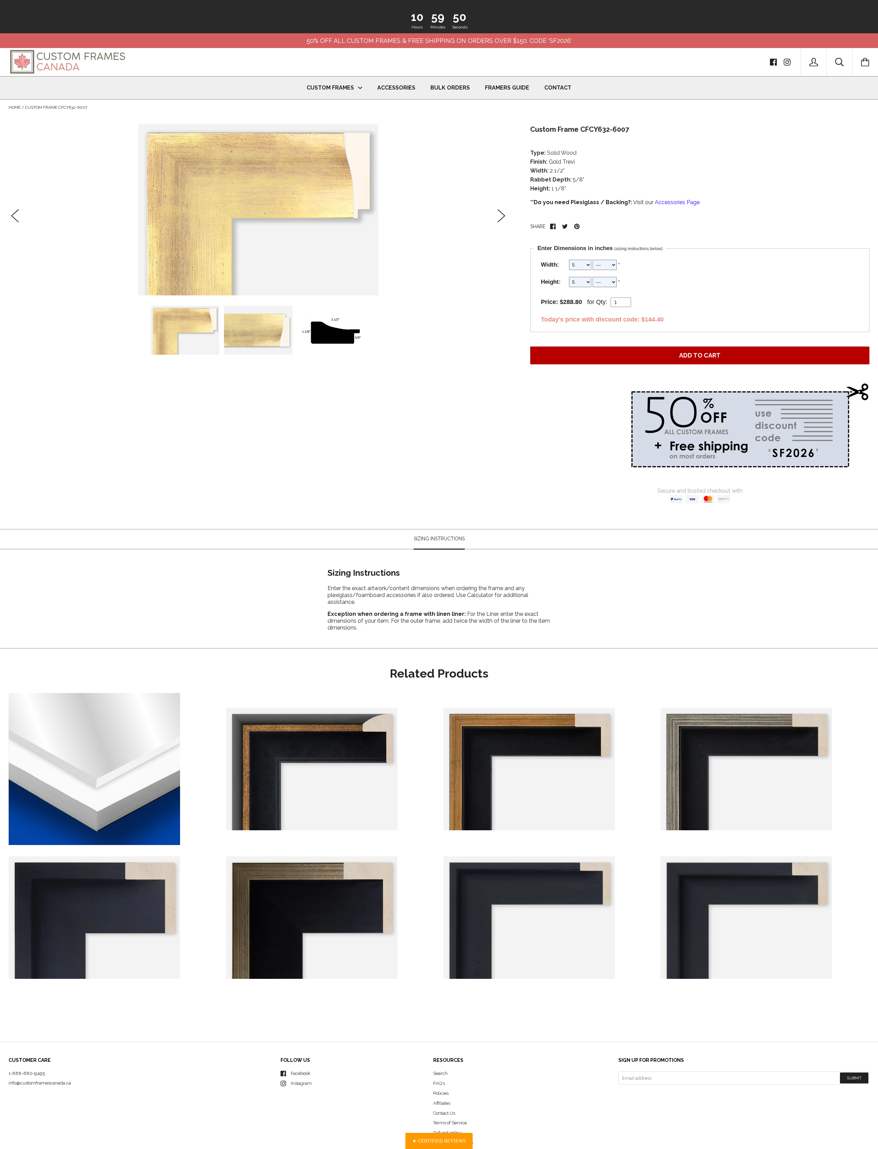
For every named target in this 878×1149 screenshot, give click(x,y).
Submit (854, 1078)
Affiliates (441, 1103)
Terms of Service (450, 1122)
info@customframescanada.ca (40, 1083)
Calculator (481, 594)
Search (440, 1073)
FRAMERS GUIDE (507, 87)
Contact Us (444, 1113)
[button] (439, 1141)
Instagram (301, 1083)
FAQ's (439, 1083)
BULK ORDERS (450, 87)
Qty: (601, 301)
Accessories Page (677, 202)
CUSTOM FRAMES (331, 87)
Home (15, 107)
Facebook (300, 1073)
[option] (258, 209)
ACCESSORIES (396, 87)
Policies (441, 1093)
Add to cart (700, 355)
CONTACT (557, 87)
